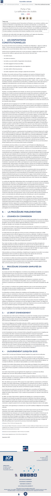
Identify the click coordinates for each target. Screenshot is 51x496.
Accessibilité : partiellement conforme (18, 489)
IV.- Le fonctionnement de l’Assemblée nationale (12, 4)
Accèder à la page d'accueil (2, 1)
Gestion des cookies (43, 489)
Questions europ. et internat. (27, 4)
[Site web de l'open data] (25, 468)
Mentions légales (7, 489)
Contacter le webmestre (30, 489)
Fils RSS (37, 489)
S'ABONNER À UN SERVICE (25, 483)
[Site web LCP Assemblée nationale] (25, 458)
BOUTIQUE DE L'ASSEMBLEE (25, 479)
